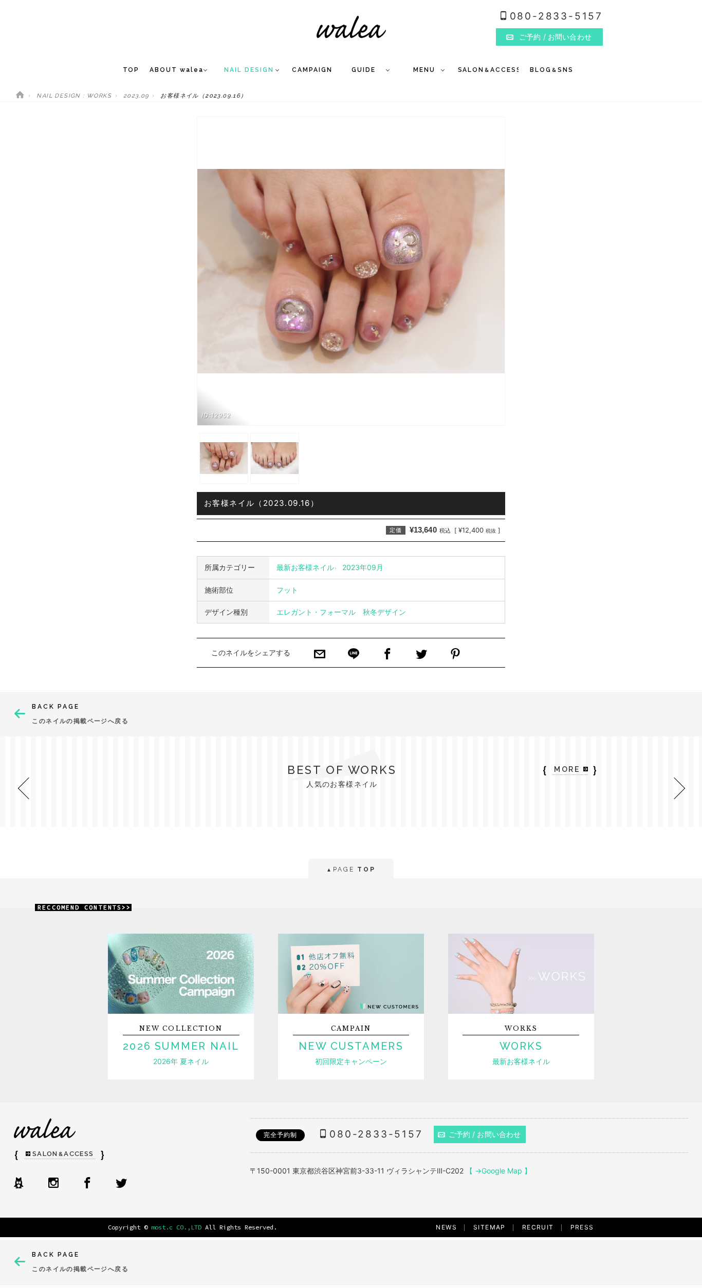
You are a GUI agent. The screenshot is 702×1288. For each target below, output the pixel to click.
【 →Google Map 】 (498, 1170)
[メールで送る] (319, 654)
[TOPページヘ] (20, 95)
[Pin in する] (455, 654)
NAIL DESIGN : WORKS (74, 95)
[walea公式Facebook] (87, 1183)
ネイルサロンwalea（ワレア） (351, 27)
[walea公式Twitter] (121, 1183)
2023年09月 (362, 567)
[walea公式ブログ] (18, 1183)
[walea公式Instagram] (53, 1183)
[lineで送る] (353, 654)
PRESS (582, 1227)
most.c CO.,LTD (176, 1227)
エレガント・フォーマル (316, 612)
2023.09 (136, 95)
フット (287, 589)
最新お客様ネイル (305, 567)
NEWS (446, 1227)
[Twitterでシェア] (421, 654)
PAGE (350, 869)
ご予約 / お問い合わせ (485, 1134)
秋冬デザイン (384, 612)
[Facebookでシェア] (387, 654)
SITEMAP (489, 1227)
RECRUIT (538, 1227)
